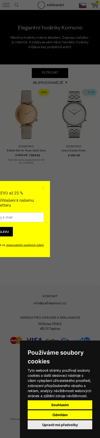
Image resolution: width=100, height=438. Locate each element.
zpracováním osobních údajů (25, 244)
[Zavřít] (43, 188)
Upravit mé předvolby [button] (60, 425)
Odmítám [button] (60, 415)
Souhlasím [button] (60, 405)
